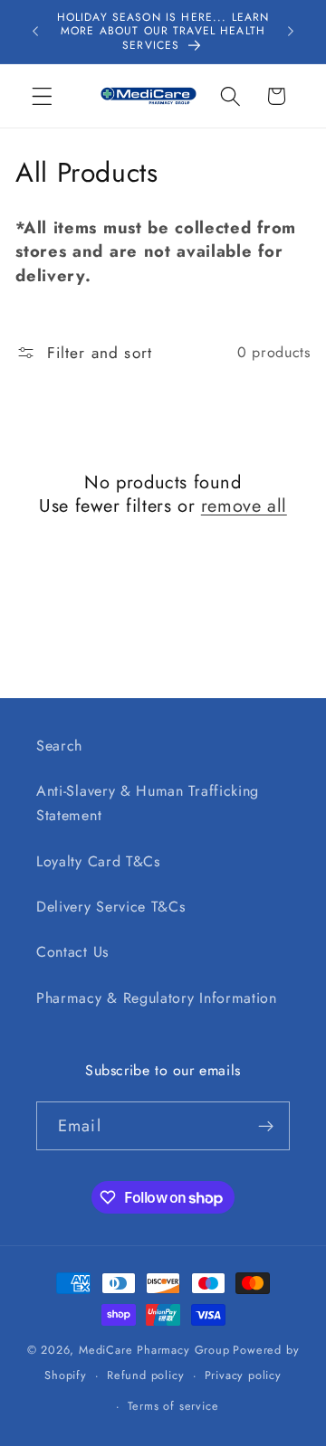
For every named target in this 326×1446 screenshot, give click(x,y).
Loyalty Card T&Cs (98, 861)
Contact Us (72, 951)
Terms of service (173, 1405)
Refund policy (145, 1375)
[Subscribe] (266, 1125)
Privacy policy (243, 1375)
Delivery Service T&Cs (111, 906)
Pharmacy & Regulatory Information (156, 998)
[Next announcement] (291, 32)
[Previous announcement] (35, 32)
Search (59, 745)
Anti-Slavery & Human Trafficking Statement (147, 803)
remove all (244, 506)
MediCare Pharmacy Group (154, 1349)
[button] (42, 96)
